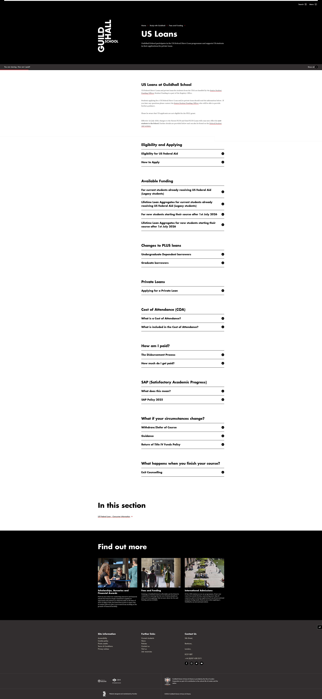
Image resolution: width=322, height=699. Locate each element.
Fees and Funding (176, 25)
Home (143, 25)
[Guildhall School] (14, 4)
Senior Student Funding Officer (186, 103)
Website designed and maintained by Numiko (123, 694)
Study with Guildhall (157, 25)
